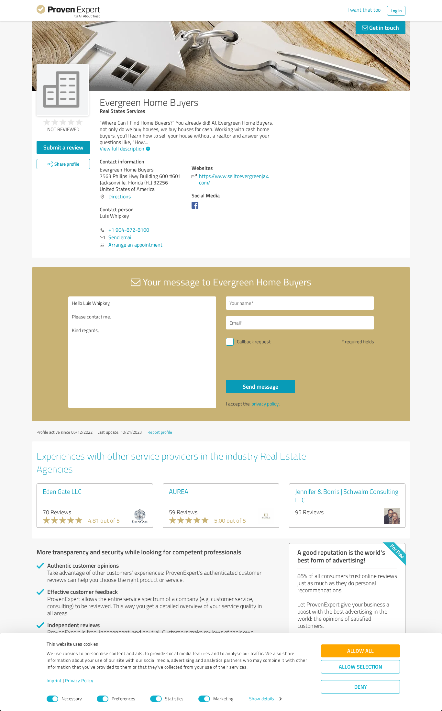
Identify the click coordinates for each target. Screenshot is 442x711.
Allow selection (360, 667)
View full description (122, 148)
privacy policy (265, 403)
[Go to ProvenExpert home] (68, 12)
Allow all (360, 651)
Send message (260, 386)
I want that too (364, 9)
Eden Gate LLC (62, 491)
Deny (360, 687)
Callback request (254, 341)
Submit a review (63, 147)
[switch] (102, 698)
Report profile (160, 432)
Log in (396, 10)
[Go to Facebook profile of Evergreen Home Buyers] (196, 208)
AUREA (178, 491)
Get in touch (383, 27)
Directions (119, 196)
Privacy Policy (79, 681)
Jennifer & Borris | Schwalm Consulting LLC (346, 495)
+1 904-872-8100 (128, 229)
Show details (261, 699)
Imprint (54, 681)
